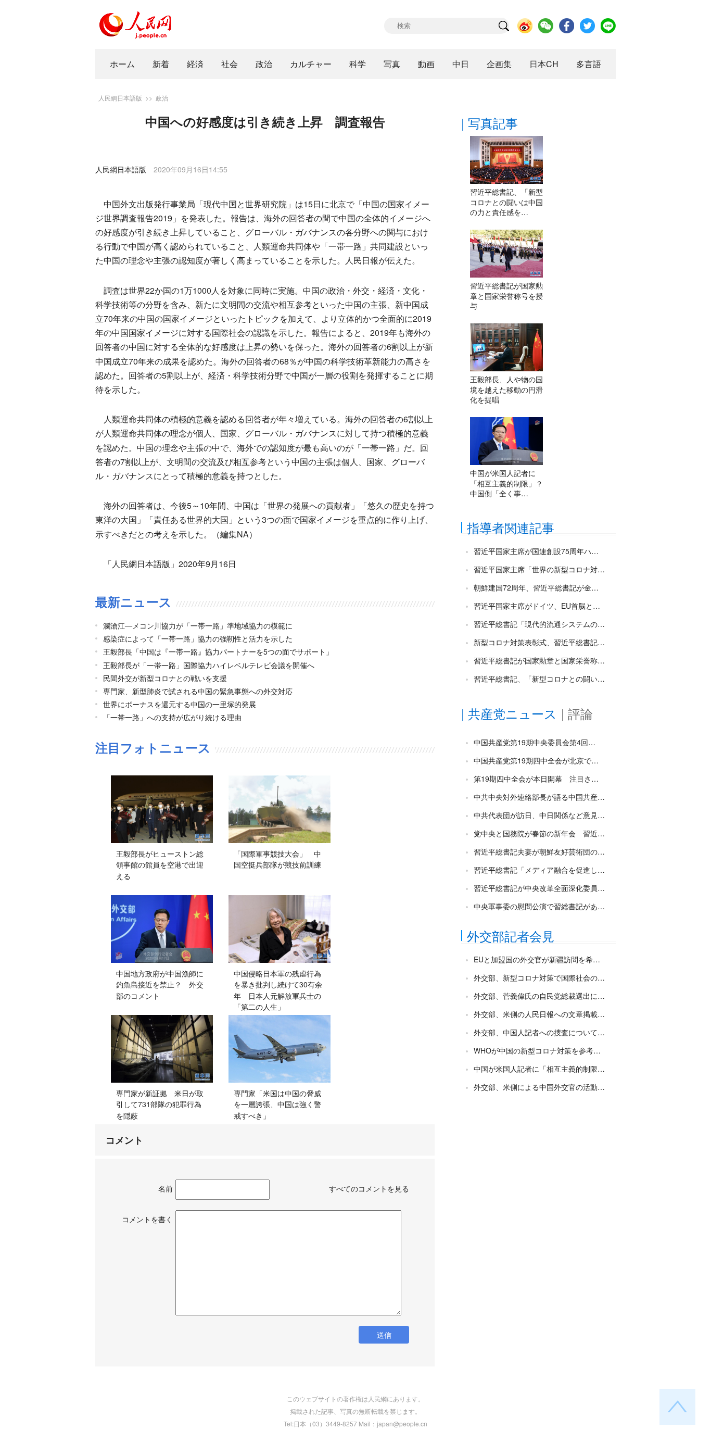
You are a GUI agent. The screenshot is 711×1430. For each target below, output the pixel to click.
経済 (195, 64)
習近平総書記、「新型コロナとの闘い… (539, 678)
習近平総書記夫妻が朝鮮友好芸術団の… (539, 851)
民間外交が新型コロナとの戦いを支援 (165, 678)
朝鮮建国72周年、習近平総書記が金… (536, 587)
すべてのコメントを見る (369, 1188)
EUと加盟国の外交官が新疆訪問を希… (537, 959)
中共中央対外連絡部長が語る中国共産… (539, 797)
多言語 (588, 64)
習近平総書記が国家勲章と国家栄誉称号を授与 (506, 295)
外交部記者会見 (510, 935)
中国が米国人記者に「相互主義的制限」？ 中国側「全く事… (510, 483)
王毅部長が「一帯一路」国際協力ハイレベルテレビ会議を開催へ (208, 665)
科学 (357, 64)
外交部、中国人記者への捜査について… (539, 1032)
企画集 (499, 64)
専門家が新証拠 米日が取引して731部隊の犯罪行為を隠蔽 (160, 1104)
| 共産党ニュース (509, 713)
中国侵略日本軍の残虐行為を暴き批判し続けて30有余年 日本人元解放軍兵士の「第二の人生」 (278, 990)
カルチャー (311, 64)
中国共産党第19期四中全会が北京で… (536, 760)
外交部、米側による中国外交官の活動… (539, 1087)
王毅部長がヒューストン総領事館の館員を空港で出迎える (160, 864)
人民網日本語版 (120, 97)
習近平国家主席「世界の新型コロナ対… (539, 569)
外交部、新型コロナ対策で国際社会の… (539, 977)
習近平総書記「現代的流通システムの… (539, 624)
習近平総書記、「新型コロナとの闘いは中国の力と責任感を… (506, 201)
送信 (384, 1334)
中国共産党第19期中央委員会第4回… (534, 742)
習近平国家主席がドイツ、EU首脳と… (537, 605)
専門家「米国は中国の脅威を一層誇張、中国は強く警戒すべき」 (277, 1104)
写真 (392, 64)
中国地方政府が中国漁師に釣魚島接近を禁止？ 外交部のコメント (160, 984)
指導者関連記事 (510, 527)
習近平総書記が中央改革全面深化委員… (539, 888)
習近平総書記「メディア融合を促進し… (539, 869)
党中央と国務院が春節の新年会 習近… (539, 833)
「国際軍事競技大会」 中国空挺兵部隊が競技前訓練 (277, 859)
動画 (426, 64)
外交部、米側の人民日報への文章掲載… (539, 1014)
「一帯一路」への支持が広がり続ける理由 (172, 717)
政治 (264, 64)
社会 (229, 64)
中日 (460, 64)
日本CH (543, 64)
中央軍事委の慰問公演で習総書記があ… (539, 906)
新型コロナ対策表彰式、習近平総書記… (539, 642)
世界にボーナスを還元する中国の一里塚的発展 (179, 704)
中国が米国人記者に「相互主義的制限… (539, 1068)
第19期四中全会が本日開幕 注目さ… (536, 778)
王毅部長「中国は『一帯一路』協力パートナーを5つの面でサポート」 (218, 651)
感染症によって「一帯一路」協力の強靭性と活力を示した (198, 638)
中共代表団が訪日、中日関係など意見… (539, 815)
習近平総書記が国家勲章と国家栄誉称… (539, 660)
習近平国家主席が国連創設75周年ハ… (536, 551)
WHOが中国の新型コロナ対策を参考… (537, 1050)
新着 (161, 64)
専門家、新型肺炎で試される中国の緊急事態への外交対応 (198, 691)
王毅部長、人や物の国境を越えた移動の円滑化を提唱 (506, 389)
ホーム (122, 64)
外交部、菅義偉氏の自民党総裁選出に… (539, 995)
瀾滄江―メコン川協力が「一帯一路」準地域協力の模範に (198, 625)
